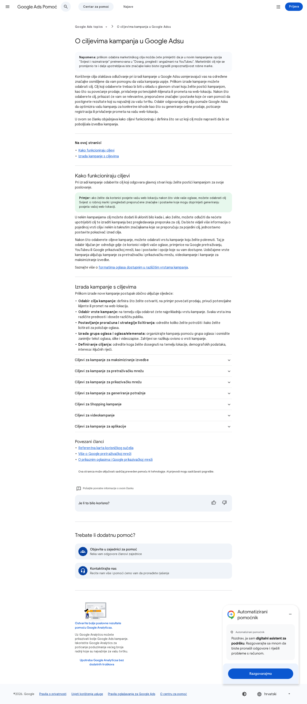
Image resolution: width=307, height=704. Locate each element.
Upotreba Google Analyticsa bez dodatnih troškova (102, 662)
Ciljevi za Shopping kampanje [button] (98, 404)
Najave (128, 7)
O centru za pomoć (173, 694)
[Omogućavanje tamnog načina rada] (244, 694)
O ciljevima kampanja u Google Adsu (144, 27)
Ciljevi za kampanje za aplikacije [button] (100, 426)
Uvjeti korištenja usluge (87, 694)
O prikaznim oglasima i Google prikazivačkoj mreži (115, 460)
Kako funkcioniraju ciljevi (96, 150)
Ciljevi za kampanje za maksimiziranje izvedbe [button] (112, 360)
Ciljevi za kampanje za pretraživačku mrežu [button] (109, 371)
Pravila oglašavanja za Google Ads (131, 694)
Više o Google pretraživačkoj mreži (104, 454)
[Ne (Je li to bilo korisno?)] (224, 503)
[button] (8, 7)
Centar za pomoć (96, 7)
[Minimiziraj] (290, 612)
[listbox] (274, 694)
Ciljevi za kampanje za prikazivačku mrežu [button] (108, 382)
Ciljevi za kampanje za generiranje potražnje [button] (110, 393)
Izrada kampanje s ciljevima (98, 156)
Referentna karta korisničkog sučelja (105, 448)
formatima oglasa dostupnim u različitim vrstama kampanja (143, 267)
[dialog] (261, 644)
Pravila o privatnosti (52, 694)
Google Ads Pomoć (37, 7)
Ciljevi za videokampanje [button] (95, 415)
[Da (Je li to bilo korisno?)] (213, 503)
